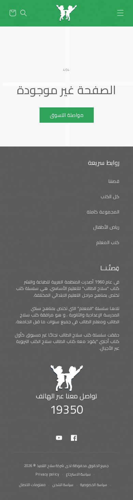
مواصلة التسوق (67, 115)
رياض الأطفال (106, 227)
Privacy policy (47, 474)
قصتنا (113, 181)
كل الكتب (110, 196)
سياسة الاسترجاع (78, 474)
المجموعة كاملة (103, 211)
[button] (120, 12)
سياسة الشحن (63, 484)
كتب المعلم (107, 242)
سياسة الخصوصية (93, 484)
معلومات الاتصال (32, 484)
